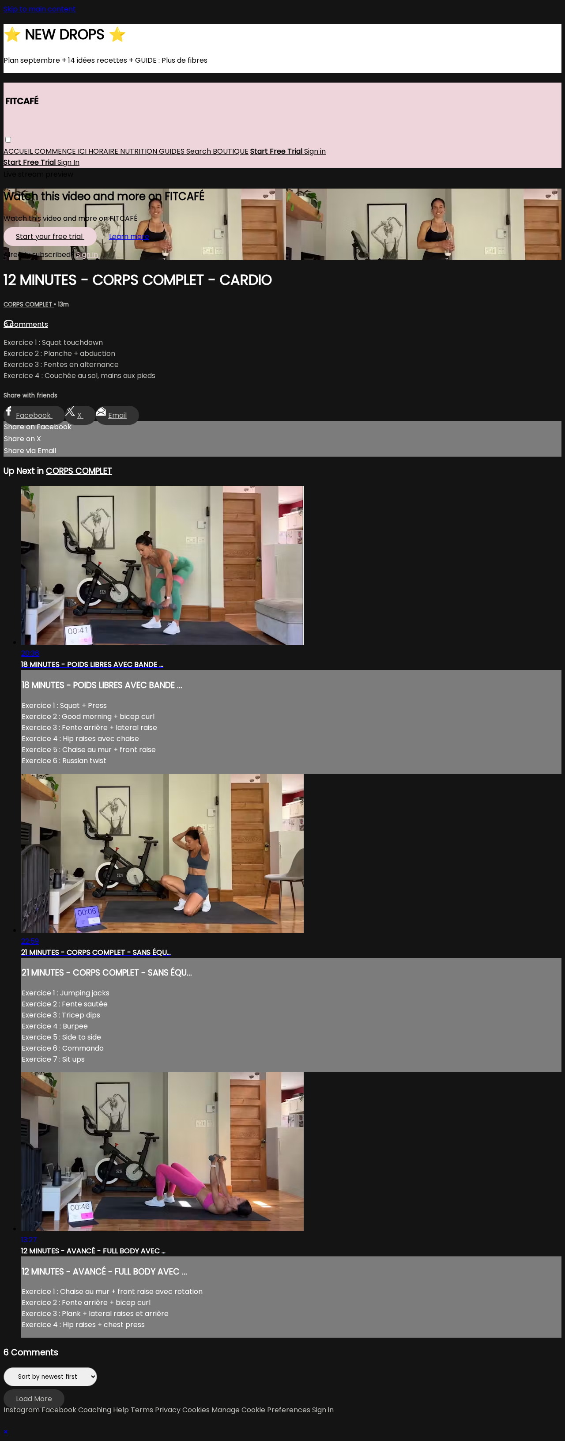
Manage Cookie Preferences (261, 1410)
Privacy (168, 1410)
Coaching (94, 1410)
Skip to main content (40, 9)
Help (122, 1410)
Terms (143, 1410)
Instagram (22, 1410)
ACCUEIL (19, 152)
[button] (8, 140)
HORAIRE (104, 152)
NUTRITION (139, 152)
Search (199, 152)
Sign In (68, 163)
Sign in (315, 152)
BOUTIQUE (231, 152)
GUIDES (172, 152)
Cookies (196, 1410)
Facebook (34, 415)
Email (117, 415)
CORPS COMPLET (29, 304)
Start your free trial (50, 236)
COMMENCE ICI (61, 152)
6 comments (26, 324)
